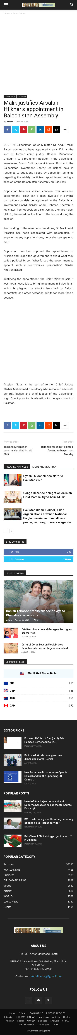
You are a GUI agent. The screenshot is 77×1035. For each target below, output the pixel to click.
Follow (66, 559)
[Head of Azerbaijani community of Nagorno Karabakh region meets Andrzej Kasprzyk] (12, 806)
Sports (20, 1020)
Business (42, 1020)
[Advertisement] (38, 55)
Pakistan (22, 96)
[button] (6, 5)
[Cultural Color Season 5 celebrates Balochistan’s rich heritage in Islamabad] (11, 648)
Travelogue (43, 1024)
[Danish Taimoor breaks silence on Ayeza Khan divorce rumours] (38, 601)
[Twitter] (15, 129)
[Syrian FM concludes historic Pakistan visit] (12, 480)
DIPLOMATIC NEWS (25, 1017)
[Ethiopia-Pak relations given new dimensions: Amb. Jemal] (12, 760)
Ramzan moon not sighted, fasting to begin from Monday (57, 450)
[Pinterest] (23, 129)
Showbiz (54, 1020)
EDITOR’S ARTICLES (55, 1013)
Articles (56, 1017)
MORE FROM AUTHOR (44, 466)
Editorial (8, 1017)
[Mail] (38, 1000)
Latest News (19, 13)
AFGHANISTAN (26, 1024)
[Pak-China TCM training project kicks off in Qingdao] (12, 841)
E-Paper (22, 1013)
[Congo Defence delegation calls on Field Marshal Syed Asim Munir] (12, 497)
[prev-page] (6, 531)
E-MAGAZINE (36, 1013)
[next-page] (11, 531)
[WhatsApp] (31, 129)
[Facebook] (7, 129)
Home (7, 13)
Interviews (44, 1017)
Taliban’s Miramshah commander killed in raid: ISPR (18, 450)
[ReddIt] (48, 129)
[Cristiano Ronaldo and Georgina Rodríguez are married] (11, 633)
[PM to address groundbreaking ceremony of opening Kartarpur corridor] (12, 823)
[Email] (56, 129)
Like (69, 551)
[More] (65, 129)
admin (10, 121)
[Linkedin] (40, 129)
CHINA (65, 1020)
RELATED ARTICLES (17, 466)
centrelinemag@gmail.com (46, 976)
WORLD (31, 1020)
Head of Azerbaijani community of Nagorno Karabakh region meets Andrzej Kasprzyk (48, 805)
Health (66, 1017)
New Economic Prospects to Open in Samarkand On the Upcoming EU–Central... (45, 776)
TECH (55, 1024)
